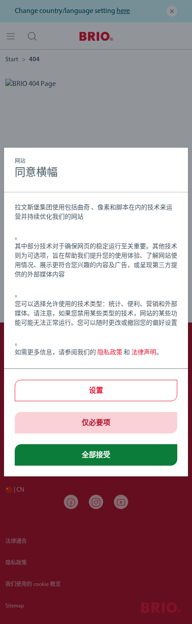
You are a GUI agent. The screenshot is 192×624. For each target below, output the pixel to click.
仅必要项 (96, 423)
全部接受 (96, 455)
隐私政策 (109, 352)
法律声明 (143, 352)
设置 (96, 391)
